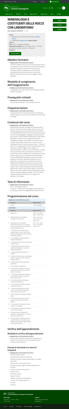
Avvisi (25, 14)
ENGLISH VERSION (15, 53)
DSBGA (14, 1)
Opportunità (44, 14)
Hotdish (59, 29)
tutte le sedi (7, 401)
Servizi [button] (42, 1)
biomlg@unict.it (38, 401)
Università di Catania (8, 1)
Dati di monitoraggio (28, 406)
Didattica (18, 14)
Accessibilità (18, 406)
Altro (52, 14)
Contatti (59, 14)
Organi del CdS (33, 14)
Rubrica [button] (34, 1)
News (59, 20)
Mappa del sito (38, 406)
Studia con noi (8, 14)
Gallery (59, 25)
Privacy (5, 406)
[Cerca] (63, 8)
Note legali (11, 406)
